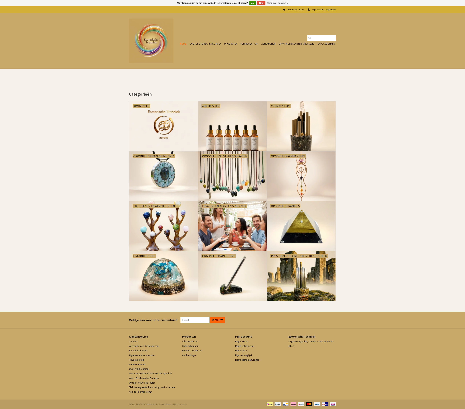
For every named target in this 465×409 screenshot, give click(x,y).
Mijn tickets (241, 350)
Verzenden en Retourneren (143, 346)
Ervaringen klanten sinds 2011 (296, 43)
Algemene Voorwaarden (142, 355)
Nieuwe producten (192, 350)
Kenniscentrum (249, 43)
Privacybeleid (136, 359)
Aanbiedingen (189, 355)
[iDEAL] (269, 404)
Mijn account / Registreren (324, 9)
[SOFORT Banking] (293, 404)
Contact (133, 341)
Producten (230, 43)
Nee (261, 3)
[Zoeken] (309, 38)
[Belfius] (301, 404)
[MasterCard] (309, 404)
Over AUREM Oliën (139, 368)
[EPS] (332, 404)
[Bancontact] (285, 404)
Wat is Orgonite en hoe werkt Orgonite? (150, 373)
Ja (252, 3)
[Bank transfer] (277, 404)
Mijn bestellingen (244, 346)
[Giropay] (324, 404)
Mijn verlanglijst (243, 355)
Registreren (241, 341)
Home (183, 43)
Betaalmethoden (138, 350)
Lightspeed (182, 404)
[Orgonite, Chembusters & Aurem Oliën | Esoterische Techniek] (151, 41)
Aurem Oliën (268, 43)
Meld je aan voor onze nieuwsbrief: (153, 320)
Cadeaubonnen (326, 43)
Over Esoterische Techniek (205, 43)
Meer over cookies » (277, 3)
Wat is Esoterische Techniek (144, 378)
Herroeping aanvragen (247, 359)
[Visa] (317, 404)
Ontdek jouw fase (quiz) (142, 382)
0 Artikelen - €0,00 (295, 9)
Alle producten (190, 341)
